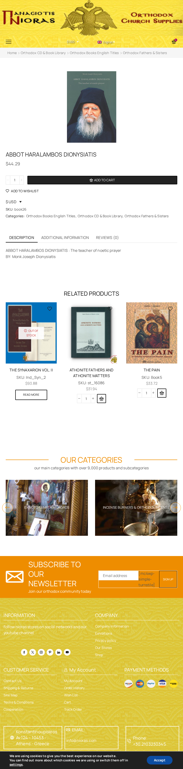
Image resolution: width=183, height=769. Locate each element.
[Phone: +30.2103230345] (129, 741)
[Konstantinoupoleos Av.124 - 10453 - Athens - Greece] (12, 737)
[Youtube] (67, 652)
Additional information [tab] (65, 237)
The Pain (152, 370)
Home (12, 53)
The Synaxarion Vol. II (31, 370)
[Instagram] (41, 652)
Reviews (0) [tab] (107, 237)
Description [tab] (21, 237)
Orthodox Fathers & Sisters (145, 53)
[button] (101, 398)
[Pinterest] (50, 652)
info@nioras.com (81, 740)
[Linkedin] (58, 652)
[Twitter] (32, 652)
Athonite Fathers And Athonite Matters (91, 372)
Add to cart (104, 180)
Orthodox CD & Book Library (43, 53)
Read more (31, 395)
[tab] (22, 238)
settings (16, 764)
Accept (159, 760)
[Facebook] (24, 652)
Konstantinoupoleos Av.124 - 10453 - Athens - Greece (36, 737)
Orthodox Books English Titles (94, 53)
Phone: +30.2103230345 (149, 741)
